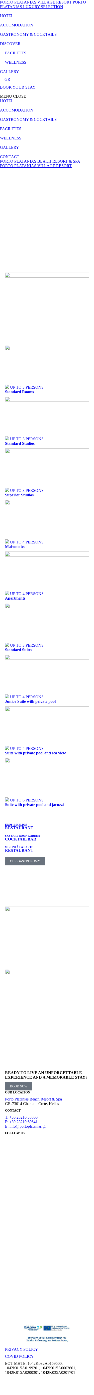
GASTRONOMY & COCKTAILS (28, 34)
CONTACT (9, 157)
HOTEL (7, 16)
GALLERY (9, 71)
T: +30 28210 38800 (21, 1117)
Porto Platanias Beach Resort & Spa (33, 1099)
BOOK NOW (18, 1086)
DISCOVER (10, 44)
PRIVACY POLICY (21, 1349)
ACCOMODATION (16, 25)
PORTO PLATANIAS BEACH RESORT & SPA (40, 161)
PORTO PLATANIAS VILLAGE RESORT (36, 2)
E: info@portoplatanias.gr (25, 1126)
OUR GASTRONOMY (25, 861)
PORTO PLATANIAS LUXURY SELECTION (43, 4)
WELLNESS (15, 62)
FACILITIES (15, 53)
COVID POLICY (19, 1356)
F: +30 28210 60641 (21, 1122)
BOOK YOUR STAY (18, 87)
